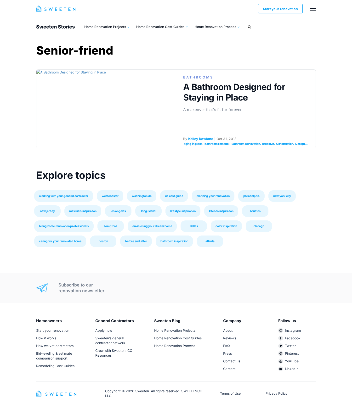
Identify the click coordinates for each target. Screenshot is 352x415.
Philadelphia (251, 196)
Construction (284, 144)
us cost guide (174, 196)
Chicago (259, 226)
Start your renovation (280, 9)
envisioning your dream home (152, 226)
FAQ (226, 346)
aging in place (193, 144)
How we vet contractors (55, 346)
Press (227, 353)
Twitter (290, 346)
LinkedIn (291, 369)
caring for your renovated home (60, 241)
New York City (282, 196)
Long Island (148, 211)
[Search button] (249, 27)
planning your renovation (213, 196)
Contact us (231, 361)
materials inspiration (83, 211)
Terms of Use (230, 393)
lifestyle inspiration (183, 211)
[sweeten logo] (56, 393)
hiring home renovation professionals (64, 226)
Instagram (293, 330)
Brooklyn (268, 144)
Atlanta (210, 241)
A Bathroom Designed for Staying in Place (234, 92)
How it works (46, 338)
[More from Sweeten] (313, 9)
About (228, 330)
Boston (103, 241)
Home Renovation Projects (105, 27)
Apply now (103, 330)
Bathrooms (198, 77)
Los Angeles (118, 211)
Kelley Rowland (200, 139)
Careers (229, 369)
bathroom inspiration (174, 241)
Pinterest (292, 353)
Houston (255, 211)
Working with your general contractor (63, 196)
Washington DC (142, 196)
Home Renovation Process (216, 27)
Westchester (110, 196)
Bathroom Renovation (246, 144)
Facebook (293, 338)
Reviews (229, 338)
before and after (136, 241)
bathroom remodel (216, 144)
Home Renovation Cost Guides (161, 27)
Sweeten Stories (55, 27)
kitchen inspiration (221, 211)
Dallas (194, 226)
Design (300, 144)
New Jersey (47, 211)
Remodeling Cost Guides (55, 366)
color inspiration (226, 226)
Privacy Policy (277, 393)
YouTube (292, 361)
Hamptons (110, 226)
